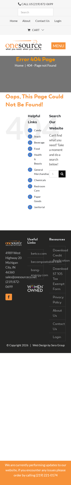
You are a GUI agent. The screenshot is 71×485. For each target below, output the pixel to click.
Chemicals (40, 180)
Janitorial (39, 207)
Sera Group (58, 345)
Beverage (39, 142)
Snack (37, 136)
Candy (37, 130)
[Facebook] (8, 297)
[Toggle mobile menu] (58, 45)
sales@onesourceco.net (21, 277)
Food (37, 148)
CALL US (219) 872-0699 (37, 4)
